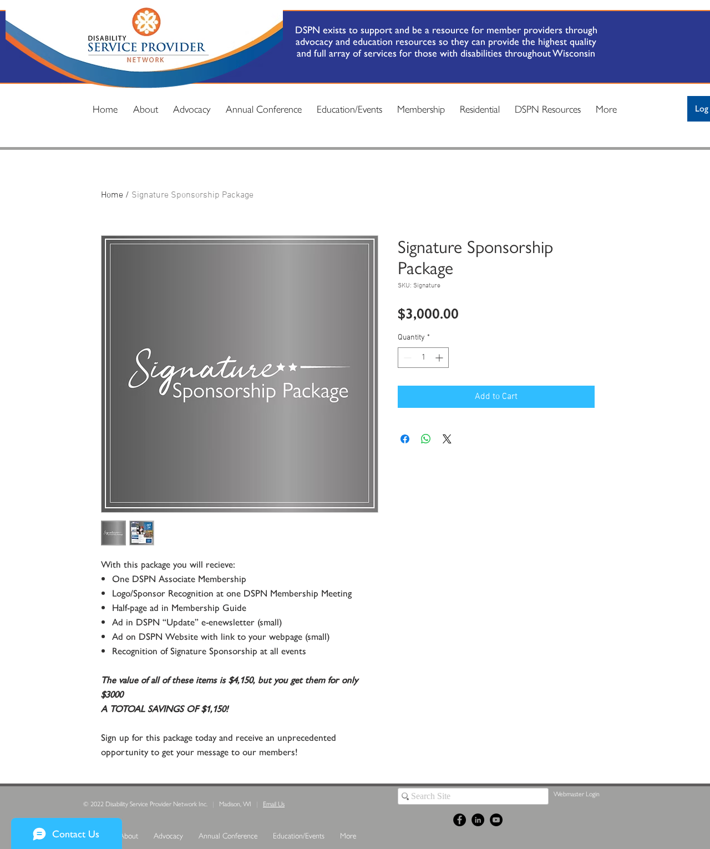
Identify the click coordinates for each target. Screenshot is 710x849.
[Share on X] (447, 439)
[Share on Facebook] (405, 439)
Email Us (274, 803)
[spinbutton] (423, 357)
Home (112, 195)
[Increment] (440, 357)
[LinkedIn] (477, 819)
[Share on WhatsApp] (426, 439)
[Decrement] (406, 357)
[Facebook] (459, 819)
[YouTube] (496, 819)
